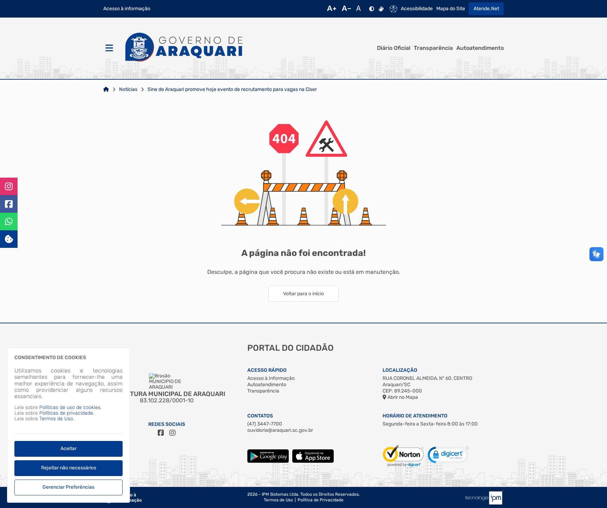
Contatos (260, 416)
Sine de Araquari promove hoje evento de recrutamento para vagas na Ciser (232, 89)
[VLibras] (381, 9)
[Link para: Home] (106, 89)
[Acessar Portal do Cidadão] (184, 48)
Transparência (433, 48)
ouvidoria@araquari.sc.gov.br (280, 430)
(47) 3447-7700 (264, 424)
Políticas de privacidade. (66, 413)
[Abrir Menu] (108, 48)
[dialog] (68, 425)
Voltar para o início (303, 294)
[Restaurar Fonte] (360, 9)
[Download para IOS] (313, 461)
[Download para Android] (268, 461)
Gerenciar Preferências (68, 487)
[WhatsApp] (9, 221)
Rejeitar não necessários (68, 468)
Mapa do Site (450, 9)
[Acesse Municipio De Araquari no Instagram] (172, 433)
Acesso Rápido (267, 370)
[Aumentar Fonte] (331, 9)
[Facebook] (9, 204)
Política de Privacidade (321, 500)
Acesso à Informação (271, 378)
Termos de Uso (278, 500)
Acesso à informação (126, 9)
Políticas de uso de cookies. (70, 407)
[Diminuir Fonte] (346, 9)
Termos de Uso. (56, 419)
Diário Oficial (393, 48)
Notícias (128, 89)
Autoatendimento (480, 48)
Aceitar (68, 448)
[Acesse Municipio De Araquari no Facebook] (161, 433)
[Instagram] (9, 186)
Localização (400, 370)
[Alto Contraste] (371, 9)
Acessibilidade (417, 9)
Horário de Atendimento (415, 416)
